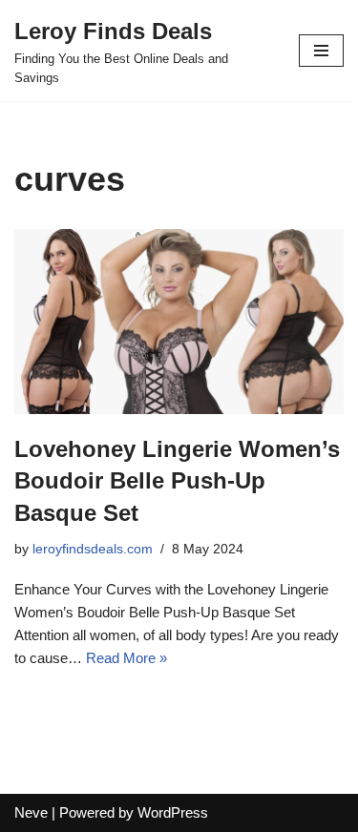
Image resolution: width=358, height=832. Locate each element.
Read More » (126, 658)
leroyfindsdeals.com (92, 549)
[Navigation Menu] (321, 50)
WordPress (172, 812)
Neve (31, 812)
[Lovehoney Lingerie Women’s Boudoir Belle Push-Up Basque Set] (179, 321)
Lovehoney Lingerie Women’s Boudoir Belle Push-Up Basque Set (177, 481)
